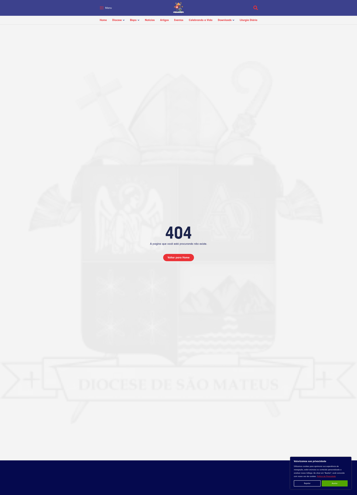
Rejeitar (307, 483)
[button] (101, 7)
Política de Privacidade (326, 476)
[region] (320, 473)
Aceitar (334, 483)
